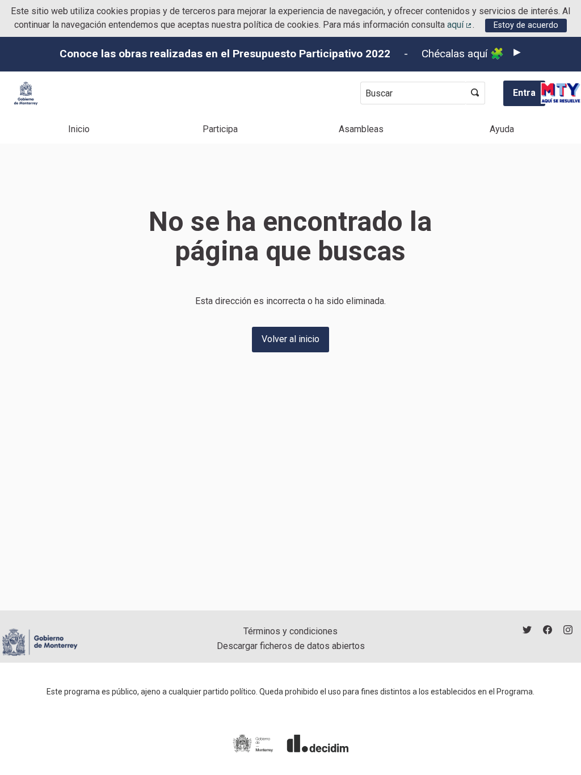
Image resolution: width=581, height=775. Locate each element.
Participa (220, 129)
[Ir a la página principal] (26, 93)
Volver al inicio (290, 339)
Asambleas (361, 129)
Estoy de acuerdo (526, 25)
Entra (524, 92)
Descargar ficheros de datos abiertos (291, 646)
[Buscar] (475, 93)
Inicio (79, 129)
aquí (460, 24)
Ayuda (502, 129)
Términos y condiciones (290, 631)
